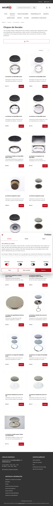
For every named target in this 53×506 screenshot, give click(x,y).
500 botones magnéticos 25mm (12, 195)
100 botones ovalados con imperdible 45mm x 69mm (14, 157)
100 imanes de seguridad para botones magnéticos (14, 316)
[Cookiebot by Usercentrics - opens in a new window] (45, 235)
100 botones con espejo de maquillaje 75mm (38, 355)
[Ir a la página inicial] (7, 7)
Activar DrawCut (9, 490)
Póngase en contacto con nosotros (13, 479)
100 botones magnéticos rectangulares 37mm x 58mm (36, 276)
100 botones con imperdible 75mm (37, 116)
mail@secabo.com (6, 461)
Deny (9, 270)
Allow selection (26, 270)
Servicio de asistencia (10, 488)
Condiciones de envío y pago (39, 467)
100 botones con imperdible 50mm (13, 116)
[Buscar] (34, 7)
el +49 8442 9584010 (15, 460)
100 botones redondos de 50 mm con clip (14, 395)
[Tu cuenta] (46, 8)
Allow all (43, 270)
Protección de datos (37, 462)
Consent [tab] (9, 238)
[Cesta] (49, 8)
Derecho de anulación (38, 469)
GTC (34, 464)
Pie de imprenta (36, 460)
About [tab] (43, 238)
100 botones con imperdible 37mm (37, 76)
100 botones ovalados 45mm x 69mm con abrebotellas (14, 435)
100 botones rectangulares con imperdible (36, 157)
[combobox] (24, 7)
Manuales (7, 481)
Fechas (6, 484)
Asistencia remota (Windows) (12, 493)
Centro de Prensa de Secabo (11, 486)
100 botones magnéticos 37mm (36, 195)
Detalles (21, 86)
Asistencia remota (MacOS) (11, 495)
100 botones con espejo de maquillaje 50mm (14, 355)
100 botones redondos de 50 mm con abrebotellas (38, 316)
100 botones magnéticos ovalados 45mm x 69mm (13, 276)
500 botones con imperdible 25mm (13, 76)
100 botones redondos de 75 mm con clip (38, 395)
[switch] (20, 264)
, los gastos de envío (21, 503)
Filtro (27, 41)
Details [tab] (26, 238)
